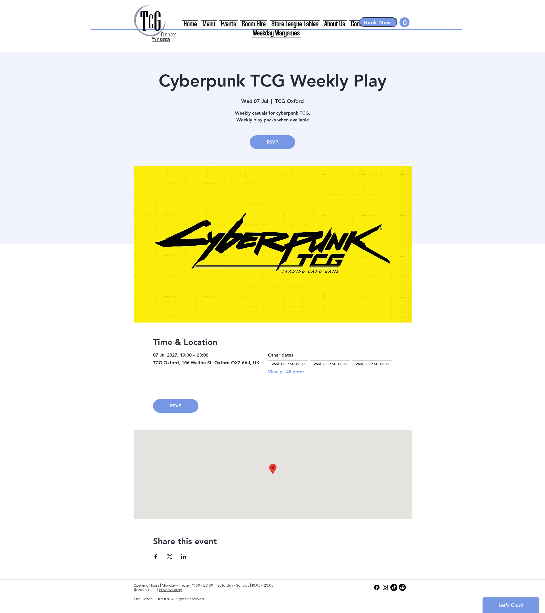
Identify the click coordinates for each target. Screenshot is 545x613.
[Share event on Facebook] (155, 556)
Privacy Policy (170, 589)
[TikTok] (393, 587)
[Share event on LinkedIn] (183, 556)
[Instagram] (385, 587)
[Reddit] (402, 587)
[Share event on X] (169, 556)
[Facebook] (376, 587)
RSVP (272, 142)
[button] (404, 22)
